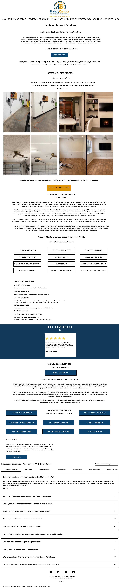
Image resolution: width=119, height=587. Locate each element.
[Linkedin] (73, 572)
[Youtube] (66, 572)
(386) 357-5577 (62, 581)
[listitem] (30, 112)
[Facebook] (51, 572)
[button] (4, 488)
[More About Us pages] (103, 19)
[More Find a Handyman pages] (68, 19)
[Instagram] (58, 572)
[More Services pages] (37, 19)
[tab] (11, 469)
